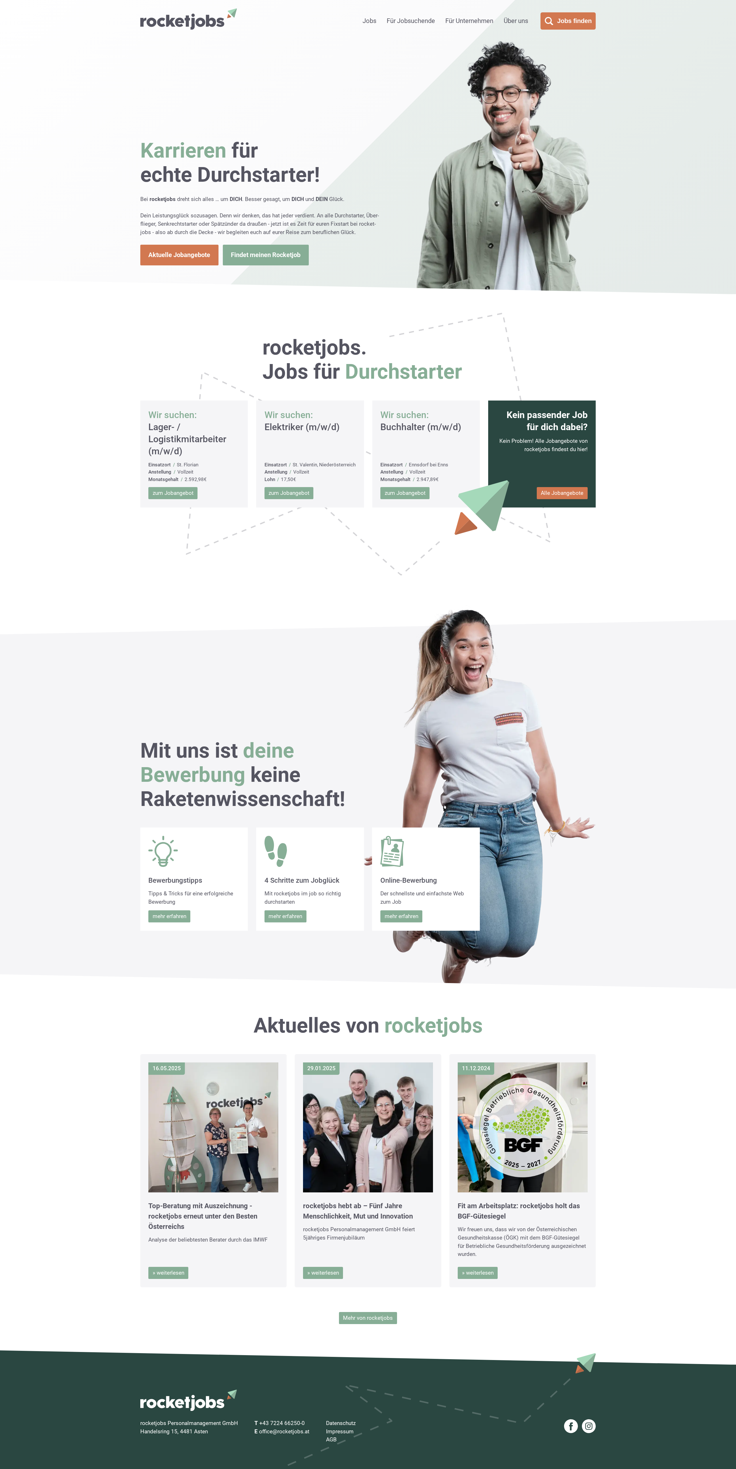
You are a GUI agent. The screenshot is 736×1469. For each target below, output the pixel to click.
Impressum (340, 1431)
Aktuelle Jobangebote (179, 254)
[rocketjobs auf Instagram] (589, 1427)
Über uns (516, 20)
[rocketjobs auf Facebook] (571, 1427)
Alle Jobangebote (562, 493)
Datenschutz (341, 1423)
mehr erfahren (169, 916)
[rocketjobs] (188, 19)
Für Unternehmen (469, 20)
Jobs (369, 20)
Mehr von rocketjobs (368, 1318)
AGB (331, 1439)
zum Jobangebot (173, 493)
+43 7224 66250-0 (282, 1423)
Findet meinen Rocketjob (265, 254)
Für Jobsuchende (411, 20)
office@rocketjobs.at (284, 1431)
